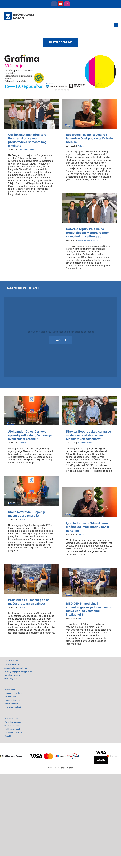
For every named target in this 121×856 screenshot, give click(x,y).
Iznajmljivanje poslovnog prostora (18, 671)
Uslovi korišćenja (11, 725)
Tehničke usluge (11, 661)
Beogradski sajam (27, 150)
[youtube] (60, 3)
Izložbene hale (10, 697)
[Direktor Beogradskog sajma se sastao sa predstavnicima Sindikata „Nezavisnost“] (89, 410)
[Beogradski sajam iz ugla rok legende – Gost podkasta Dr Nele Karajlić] (89, 114)
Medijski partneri (11, 704)
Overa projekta (10, 678)
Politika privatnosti (12, 729)
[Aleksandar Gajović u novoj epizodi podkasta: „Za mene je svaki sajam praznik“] (31, 410)
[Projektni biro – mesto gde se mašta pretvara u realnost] (31, 579)
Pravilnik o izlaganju (12, 722)
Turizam (96, 240)
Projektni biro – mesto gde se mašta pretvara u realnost (28, 601)
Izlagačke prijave (11, 718)
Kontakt (7, 736)
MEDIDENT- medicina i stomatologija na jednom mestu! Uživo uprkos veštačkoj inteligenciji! (89, 609)
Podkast (80, 146)
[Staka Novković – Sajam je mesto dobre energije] (31, 491)
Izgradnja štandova (12, 675)
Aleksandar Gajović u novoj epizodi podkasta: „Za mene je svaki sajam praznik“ (30, 435)
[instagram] (67, 3)
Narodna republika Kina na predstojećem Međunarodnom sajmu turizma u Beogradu (87, 232)
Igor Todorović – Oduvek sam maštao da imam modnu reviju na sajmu (87, 526)
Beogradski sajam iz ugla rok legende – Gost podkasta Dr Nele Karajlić (89, 138)
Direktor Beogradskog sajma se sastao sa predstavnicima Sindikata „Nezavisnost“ (88, 435)
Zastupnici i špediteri (13, 693)
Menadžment (9, 690)
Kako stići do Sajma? (13, 732)
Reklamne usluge (11, 664)
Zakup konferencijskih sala (15, 668)
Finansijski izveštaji (12, 707)
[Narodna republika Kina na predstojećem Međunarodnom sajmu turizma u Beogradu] (89, 208)
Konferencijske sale (12, 700)
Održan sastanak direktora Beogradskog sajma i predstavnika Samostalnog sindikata (27, 140)
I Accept (60, 339)
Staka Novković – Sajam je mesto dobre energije (27, 513)
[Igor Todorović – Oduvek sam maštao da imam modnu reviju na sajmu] (89, 502)
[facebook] (54, 3)
